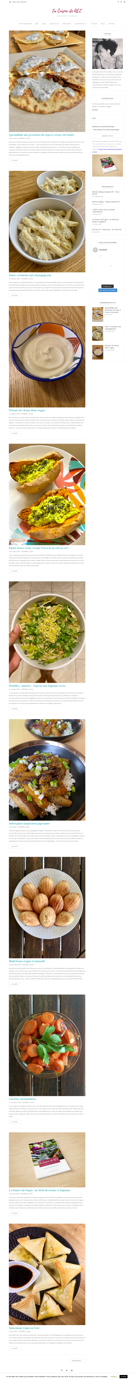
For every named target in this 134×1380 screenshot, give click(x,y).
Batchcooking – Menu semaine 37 (106, 202)
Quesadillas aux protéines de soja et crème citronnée (41, 135)
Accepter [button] (123, 1376)
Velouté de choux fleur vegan (27, 410)
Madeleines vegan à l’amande (27, 961)
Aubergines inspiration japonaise (29, 823)
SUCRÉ (44, 23)
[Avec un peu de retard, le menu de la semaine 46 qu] (117, 269)
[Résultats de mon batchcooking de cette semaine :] (117, 279)
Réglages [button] (113, 1376)
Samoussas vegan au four (24, 1328)
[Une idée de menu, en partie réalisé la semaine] (107, 259)
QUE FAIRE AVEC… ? (80, 23)
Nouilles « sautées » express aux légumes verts (37, 685)
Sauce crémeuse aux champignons (30, 275)
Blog (103, 23)
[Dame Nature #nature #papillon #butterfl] (98, 279)
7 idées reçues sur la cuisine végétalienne (103, 211)
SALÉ (36, 23)
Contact (111, 23)
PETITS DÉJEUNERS (25, 23)
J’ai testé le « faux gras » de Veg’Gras (107, 229)
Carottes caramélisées (22, 1099)
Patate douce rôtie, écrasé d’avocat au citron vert (38, 548)
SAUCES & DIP (54, 23)
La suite (15, 160)
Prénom (95, 110)
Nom (94, 118)
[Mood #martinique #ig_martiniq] (117, 259)
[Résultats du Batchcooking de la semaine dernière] (98, 259)
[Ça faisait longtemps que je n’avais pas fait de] (107, 279)
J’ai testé (94, 23)
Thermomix (66, 23)
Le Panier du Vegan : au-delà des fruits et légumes (39, 1190)
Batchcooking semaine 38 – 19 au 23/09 (105, 193)
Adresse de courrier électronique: (103, 126)
